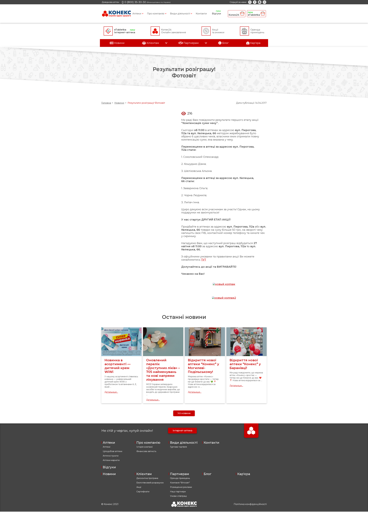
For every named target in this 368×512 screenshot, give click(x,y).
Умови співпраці (178, 496)
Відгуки (216, 13)
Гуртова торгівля (178, 447)
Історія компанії (144, 447)
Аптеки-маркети (111, 460)
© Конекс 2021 (109, 504)
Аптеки (136, 13)
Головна (106, 103)
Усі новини (184, 413)
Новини (119, 103)
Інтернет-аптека (182, 430)
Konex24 (234, 15)
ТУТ (203, 259)
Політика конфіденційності (250, 504)
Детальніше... (111, 392)
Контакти (201, 13)
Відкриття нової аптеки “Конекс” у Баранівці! (245, 364)
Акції (138, 487)
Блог (207, 474)
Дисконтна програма (147, 478)
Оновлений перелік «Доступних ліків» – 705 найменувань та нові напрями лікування (163, 370)
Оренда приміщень (180, 478)
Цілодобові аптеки (112, 451)
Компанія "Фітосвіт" (180, 482)
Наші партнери (178, 491)
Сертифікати (142, 491)
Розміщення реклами (181, 487)
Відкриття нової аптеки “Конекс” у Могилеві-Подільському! (203, 366)
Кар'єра (243, 474)
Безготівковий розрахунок (150, 482)
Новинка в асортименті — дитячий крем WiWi (118, 366)
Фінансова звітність (146, 451)
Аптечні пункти (110, 455)
